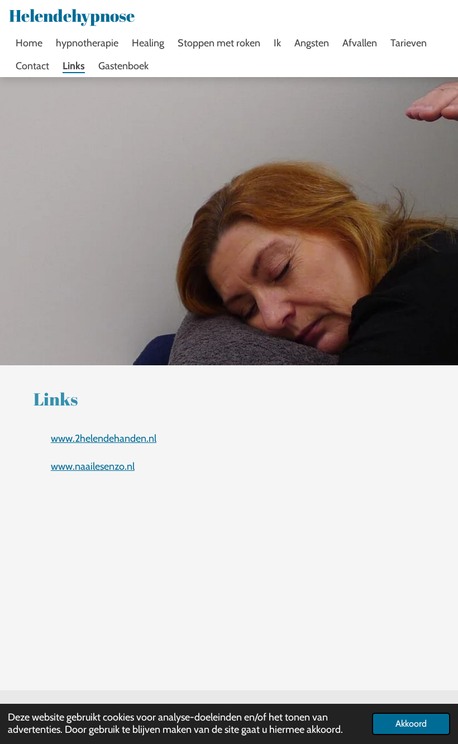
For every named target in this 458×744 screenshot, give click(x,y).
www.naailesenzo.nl (93, 466)
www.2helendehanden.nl (103, 438)
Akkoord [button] (411, 723)
